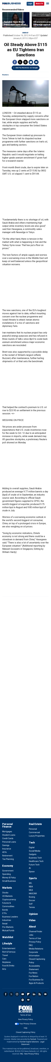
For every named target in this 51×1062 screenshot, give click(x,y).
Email (36, 62)
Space (32, 871)
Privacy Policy (35, 942)
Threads (25, 62)
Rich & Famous (8, 952)
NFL (30, 883)
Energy (25, 33)
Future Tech (34, 865)
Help (25, 1028)
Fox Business (11, 3)
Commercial (34, 832)
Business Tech (35, 858)
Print (31, 62)
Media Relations (36, 949)
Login (30, 4)
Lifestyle (7, 943)
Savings (5, 845)
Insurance (6, 849)
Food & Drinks (8, 965)
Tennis (32, 907)
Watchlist (7, 937)
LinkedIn (34, 994)
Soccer (32, 900)
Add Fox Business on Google (27, 68)
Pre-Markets (7, 927)
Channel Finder (35, 931)
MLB (31, 890)
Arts (4, 969)
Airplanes (6, 962)
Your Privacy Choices (28, 1024)
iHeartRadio (28, 1000)
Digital (31, 847)
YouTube (22, 994)
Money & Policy (9, 877)
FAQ (31, 945)
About (32, 926)
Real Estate (35, 824)
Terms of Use (35, 938)
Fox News (33, 973)
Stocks (5, 892)
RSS (39, 994)
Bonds (5, 910)
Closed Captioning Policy (25, 1032)
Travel (5, 955)
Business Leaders (10, 917)
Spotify (22, 1000)
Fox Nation (33, 976)
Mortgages (7, 831)
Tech (32, 842)
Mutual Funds (8, 930)
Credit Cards (7, 838)
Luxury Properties (37, 836)
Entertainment (8, 948)
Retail (4, 923)
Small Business (9, 881)
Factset (33, 1039)
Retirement (7, 855)
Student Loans (8, 835)
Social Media (34, 851)
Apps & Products (36, 983)
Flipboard (28, 994)
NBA (31, 886)
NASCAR (33, 893)
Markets (7, 887)
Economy (7, 865)
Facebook (14, 62)
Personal (33, 829)
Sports (33, 878)
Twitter (20, 62)
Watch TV (39, 4)
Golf (31, 904)
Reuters (5, 75)
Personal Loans (9, 842)
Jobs (31, 935)
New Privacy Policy (25, 1019)
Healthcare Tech (36, 861)
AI (30, 868)
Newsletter (45, 994)
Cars (4, 959)
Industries (6, 920)
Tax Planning (8, 859)
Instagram (17, 994)
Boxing (32, 897)
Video (32, 920)
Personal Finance (7, 825)
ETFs (4, 913)
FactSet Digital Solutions (29, 1042)
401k (4, 852)
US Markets (7, 896)
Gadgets (32, 854)
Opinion (33, 913)
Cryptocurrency (9, 899)
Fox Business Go (36, 980)
